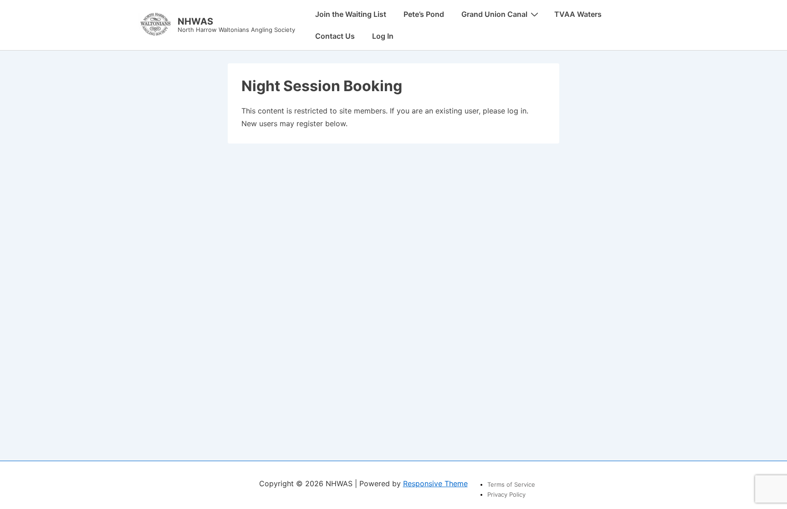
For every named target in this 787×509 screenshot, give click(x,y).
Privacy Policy (506, 494)
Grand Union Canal (494, 14)
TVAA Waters (578, 14)
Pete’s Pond (424, 14)
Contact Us (335, 36)
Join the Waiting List (350, 14)
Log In (383, 36)
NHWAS (195, 21)
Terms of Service (511, 484)
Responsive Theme (435, 483)
